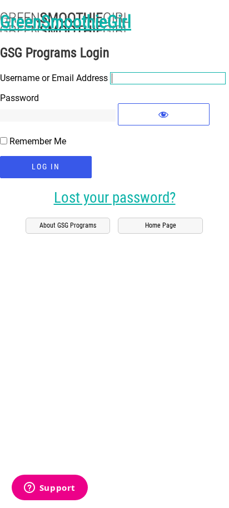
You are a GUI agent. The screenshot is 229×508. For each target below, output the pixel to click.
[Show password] (164, 114)
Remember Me (37, 141)
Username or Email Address (54, 78)
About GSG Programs (67, 225)
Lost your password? (115, 198)
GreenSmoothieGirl (65, 21)
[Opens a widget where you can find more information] (49, 488)
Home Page (160, 225)
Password (19, 98)
